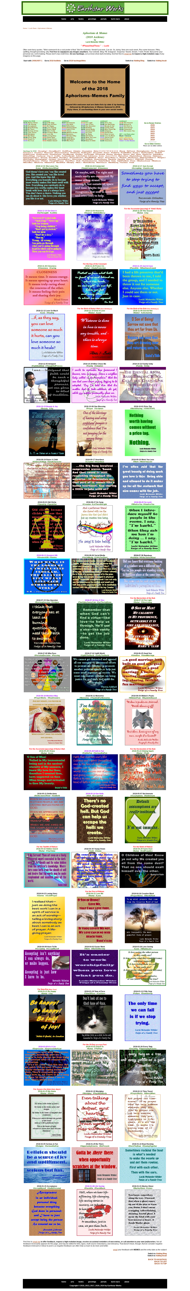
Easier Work (51, 129)
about (126, 19)
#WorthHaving (113, 162)
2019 (153, 140)
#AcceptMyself (54, 151)
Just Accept (128, 127)
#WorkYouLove (101, 162)
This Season (128, 123)
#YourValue (124, 162)
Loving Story (51, 136)
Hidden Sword (52, 140)
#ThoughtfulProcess (56, 161)
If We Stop (50, 123)
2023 (153, 131)
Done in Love (109, 134)
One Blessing (109, 124)
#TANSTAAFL (139, 159)
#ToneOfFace (70, 161)
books (81, 19)
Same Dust (51, 137)
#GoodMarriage (68, 154)
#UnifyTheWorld (104, 161)
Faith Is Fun (70, 129)
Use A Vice (90, 124)
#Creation (37, 153)
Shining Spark (71, 127)
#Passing (44, 157)
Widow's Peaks (71, 132)
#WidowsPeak (49, 162)
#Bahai (96, 151)
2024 (153, 129)
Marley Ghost (33, 123)
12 (115, 151)
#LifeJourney (93, 156)
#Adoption (76, 151)
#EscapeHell (97, 153)
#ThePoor (44, 161)
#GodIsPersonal (29, 154)
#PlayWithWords (90, 157)
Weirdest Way (71, 136)
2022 (153, 133)
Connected (128, 129)
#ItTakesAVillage (29, 156)
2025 (153, 127)
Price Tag (108, 123)
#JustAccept (40, 156)
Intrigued (107, 131)
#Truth (78, 161)
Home (25, 28)
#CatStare (161, 151)
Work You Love (91, 137)
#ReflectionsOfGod (146, 157)
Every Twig (32, 137)
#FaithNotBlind (126, 153)
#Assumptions (87, 151)
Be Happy (50, 126)
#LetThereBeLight (68, 156)
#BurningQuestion (142, 151)
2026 (153, 125)
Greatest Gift (90, 131)
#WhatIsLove (156, 161)
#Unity (113, 161)
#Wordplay (70, 162)
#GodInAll (158, 153)
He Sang (89, 134)
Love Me (50, 134)
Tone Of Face (52, 124)
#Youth (131, 162)
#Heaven (126, 154)
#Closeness (27, 153)
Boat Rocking (33, 127)
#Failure (107, 153)
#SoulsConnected (100, 159)
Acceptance (32, 126)
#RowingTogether (41, 159)
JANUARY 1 (37, 61)
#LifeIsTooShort (81, 156)
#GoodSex (79, 154)
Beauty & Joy (109, 126)
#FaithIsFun (115, 153)
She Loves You (129, 131)
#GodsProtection (42, 154)
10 (110, 151)
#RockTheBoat (28, 159)
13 (117, 151)
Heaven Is (127, 124)
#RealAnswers (133, 157)
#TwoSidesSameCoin (89, 161)
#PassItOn (63, 157)
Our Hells (69, 124)
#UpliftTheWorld (123, 161)
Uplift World (70, 139)
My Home (31, 136)
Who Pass (70, 140)
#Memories (147, 156)
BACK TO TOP (161, 1264)
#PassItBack (53, 157)
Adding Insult (161, 61)
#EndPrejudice (86, 153)
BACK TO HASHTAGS (157, 1259)
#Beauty (122, 151)
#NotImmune (157, 156)
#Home (138, 154)
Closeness (108, 140)
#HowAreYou (147, 154)
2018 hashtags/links (77, 61)
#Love (108, 156)
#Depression (48, 153)
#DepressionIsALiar (61, 153)
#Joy (48, 156)
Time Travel (32, 132)
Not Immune (70, 123)
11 (113, 151)
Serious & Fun (33, 131)
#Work (78, 162)
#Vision (132, 161)
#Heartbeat (118, 154)
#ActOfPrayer (67, 151)
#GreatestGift (100, 154)
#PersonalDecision (76, 157)
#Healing (109, 154)
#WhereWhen (28, 162)
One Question (90, 126)
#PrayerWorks (110, 157)
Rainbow (89, 127)
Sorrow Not (108, 132)
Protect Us (108, 139)
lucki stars (115, 19)
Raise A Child (90, 140)
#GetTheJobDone (147, 153)
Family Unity (109, 127)
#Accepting (42, 151)
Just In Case (109, 137)
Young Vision (52, 139)
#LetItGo (57, 156)
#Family (135, 153)
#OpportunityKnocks (30, 157)
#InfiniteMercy (158, 154)
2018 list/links (55, 61)
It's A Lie (31, 140)
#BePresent (131, 151)
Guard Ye (31, 139)
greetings (92, 19)
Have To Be (51, 131)
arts (72, 19)
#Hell (133, 154)
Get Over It (128, 126)
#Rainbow (122, 157)
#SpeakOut (112, 159)
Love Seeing (51, 127)
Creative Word (52, 132)
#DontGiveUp (75, 153)
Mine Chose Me (110, 129)
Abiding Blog (139, 61)
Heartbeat (89, 139)
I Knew (68, 131)
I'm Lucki (89, 132)
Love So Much (109, 136)
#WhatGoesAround (143, 161)
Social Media (90, 129)
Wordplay (31, 134)
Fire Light (89, 123)
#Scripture (52, 159)
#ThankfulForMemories (31, 161)
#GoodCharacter (55, 154)
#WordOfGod (60, 162)
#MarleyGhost (123, 156)
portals (103, 19)
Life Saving (32, 124)
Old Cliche (89, 136)
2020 (153, 138)
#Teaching (149, 159)
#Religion (160, 157)
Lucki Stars (33, 28)
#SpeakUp (121, 159)
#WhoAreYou (38, 162)
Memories (69, 134)
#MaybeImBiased (135, 156)
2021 (153, 136)
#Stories (129, 159)
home (64, 19)
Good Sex (69, 137)
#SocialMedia (88, 159)
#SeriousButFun (63, 159)
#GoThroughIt (89, 154)
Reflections (70, 126)
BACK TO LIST (160, 1262)
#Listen (101, 156)
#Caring (153, 151)
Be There (31, 129)
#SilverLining (76, 159)
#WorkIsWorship (89, 162)
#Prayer (101, 157)
